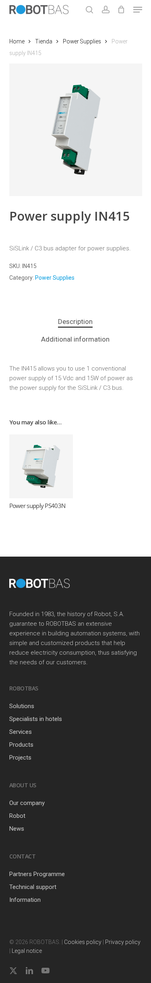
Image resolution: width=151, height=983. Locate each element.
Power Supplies (82, 41)
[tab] (75, 321)
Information (25, 899)
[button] (137, 10)
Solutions (21, 706)
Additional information (75, 339)
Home (17, 41)
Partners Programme (37, 874)
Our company (27, 803)
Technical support (32, 887)
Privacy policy (123, 942)
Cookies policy (82, 942)
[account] (105, 9)
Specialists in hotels (35, 719)
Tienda (43, 41)
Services (20, 731)
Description (75, 321)
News (16, 828)
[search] (89, 9)
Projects (20, 757)
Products (21, 744)
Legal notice (27, 951)
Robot (17, 815)
